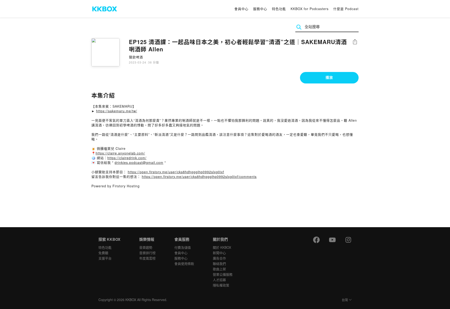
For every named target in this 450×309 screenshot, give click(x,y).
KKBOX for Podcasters (310, 8)
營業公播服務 (222, 274)
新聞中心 (219, 252)
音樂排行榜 (147, 252)
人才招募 (219, 279)
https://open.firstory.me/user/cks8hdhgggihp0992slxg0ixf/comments (199, 176)
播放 (329, 77)
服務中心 (260, 8)
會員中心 (241, 8)
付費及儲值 (182, 247)
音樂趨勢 (145, 247)
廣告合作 (219, 258)
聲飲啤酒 (136, 57)
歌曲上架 (219, 269)
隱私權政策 (221, 285)
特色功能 (279, 8)
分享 (355, 42)
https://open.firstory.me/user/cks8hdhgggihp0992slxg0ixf (176, 172)
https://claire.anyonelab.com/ (120, 153)
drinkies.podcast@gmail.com (139, 162)
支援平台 (105, 258)
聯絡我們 (219, 263)
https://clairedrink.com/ (126, 157)
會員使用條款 (184, 263)
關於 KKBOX (222, 247)
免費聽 (103, 252)
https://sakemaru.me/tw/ (116, 111)
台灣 (345, 300)
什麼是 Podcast (346, 8)
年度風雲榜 (147, 258)
